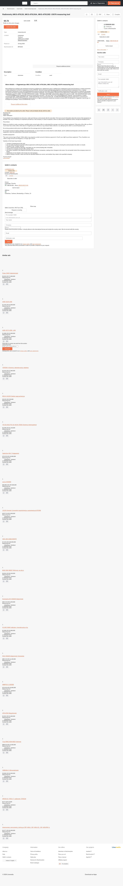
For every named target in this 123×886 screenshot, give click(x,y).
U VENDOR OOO (9, 169)
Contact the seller (11, 27)
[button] (87, 14)
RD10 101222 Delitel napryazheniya (13, 396)
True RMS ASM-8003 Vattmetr (11, 742)
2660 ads (12, 172)
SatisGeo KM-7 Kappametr (10, 453)
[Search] (32, 3)
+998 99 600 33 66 (23, 185)
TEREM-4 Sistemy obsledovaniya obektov (15, 367)
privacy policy (26, 244)
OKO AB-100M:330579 (9, 539)
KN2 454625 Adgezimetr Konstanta (13, 656)
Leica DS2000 (6, 482)
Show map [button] (33, 206)
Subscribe (7, 348)
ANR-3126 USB (7, 302)
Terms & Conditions (35, 851)
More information (101, 49)
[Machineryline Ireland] (11, 3)
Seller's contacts (7, 857)
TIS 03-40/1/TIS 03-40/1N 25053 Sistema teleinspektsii (19, 425)
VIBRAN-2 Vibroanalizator (10, 770)
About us (5, 851)
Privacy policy (34, 854)
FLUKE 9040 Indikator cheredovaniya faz (15, 627)
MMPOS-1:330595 (8, 684)
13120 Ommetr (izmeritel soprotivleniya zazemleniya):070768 (21, 510)
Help (4, 854)
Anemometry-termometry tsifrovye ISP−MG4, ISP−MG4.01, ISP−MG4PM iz (26, 827)
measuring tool (22, 32)
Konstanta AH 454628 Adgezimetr (12, 599)
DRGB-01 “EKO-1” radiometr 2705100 (14, 799)
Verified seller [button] (11, 170)
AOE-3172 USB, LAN (9, 330)
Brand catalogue (34, 862)
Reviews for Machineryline (37, 860)
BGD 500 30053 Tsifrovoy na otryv (13, 570)
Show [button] (16, 185)
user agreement (36, 244)
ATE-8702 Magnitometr (9, 713)
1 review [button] (11, 175)
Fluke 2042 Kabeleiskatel (10, 273)
